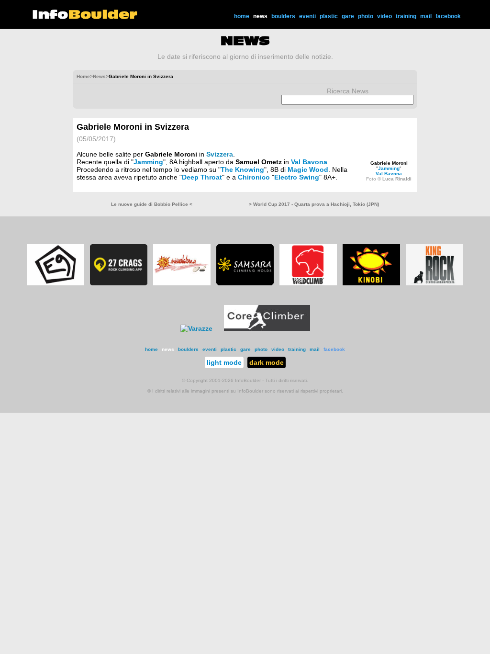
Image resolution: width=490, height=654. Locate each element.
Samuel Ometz (258, 162)
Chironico (254, 177)
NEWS (245, 41)
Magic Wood (308, 169)
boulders (283, 16)
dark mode (266, 362)
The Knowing (242, 169)
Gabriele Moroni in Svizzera (133, 127)
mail (426, 16)
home (241, 16)
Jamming (389, 168)
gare (348, 16)
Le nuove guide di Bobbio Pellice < (151, 204)
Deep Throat (202, 177)
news (260, 16)
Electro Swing (296, 177)
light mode (224, 362)
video (384, 16)
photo (365, 16)
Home (83, 76)
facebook (448, 16)
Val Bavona (389, 173)
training (406, 16)
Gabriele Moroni (389, 163)
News (99, 76)
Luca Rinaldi (397, 178)
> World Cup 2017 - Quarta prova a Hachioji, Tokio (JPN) (314, 204)
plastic (329, 16)
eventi (307, 16)
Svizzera (219, 154)
